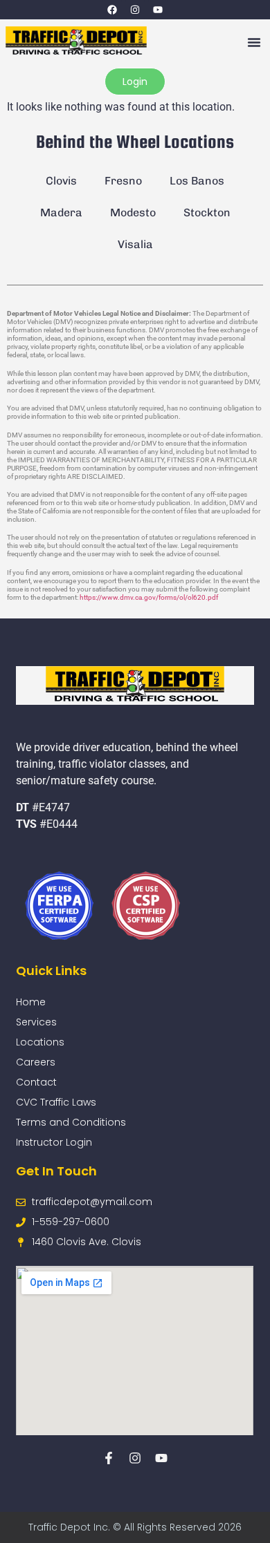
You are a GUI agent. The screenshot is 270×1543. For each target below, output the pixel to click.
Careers (35, 1062)
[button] (254, 42)
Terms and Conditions (71, 1122)
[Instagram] (135, 9)
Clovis (61, 180)
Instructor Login (54, 1142)
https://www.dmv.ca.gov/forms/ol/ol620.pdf (149, 597)
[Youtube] (158, 9)
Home (31, 1002)
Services (36, 1022)
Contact (36, 1082)
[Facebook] (112, 9)
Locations (40, 1042)
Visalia (135, 244)
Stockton (207, 212)
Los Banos (197, 180)
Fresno (123, 180)
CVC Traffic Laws (56, 1102)
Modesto (133, 212)
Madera (61, 212)
